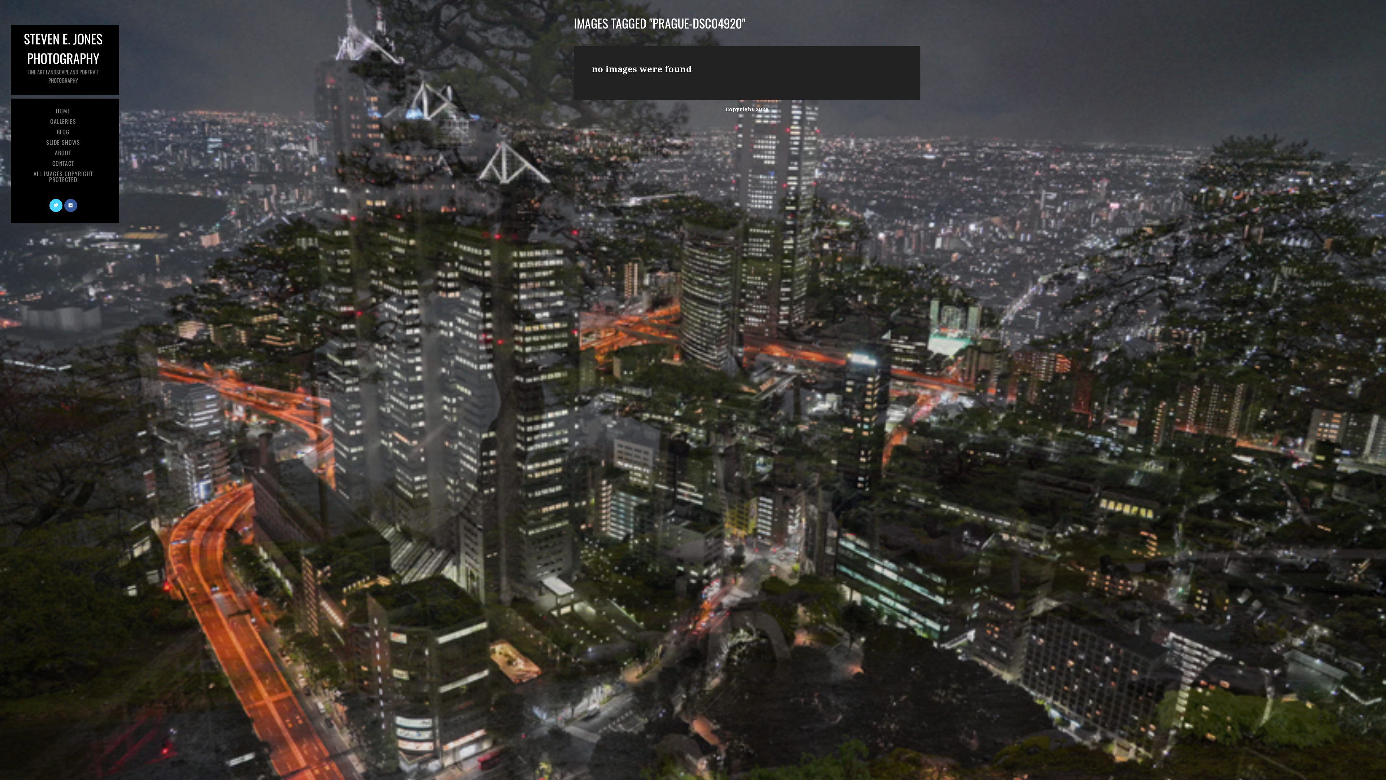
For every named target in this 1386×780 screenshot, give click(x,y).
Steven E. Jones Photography (63, 56)
